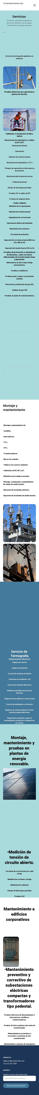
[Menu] (34, 5)
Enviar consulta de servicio (16, 1086)
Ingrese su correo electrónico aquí (15, 1074)
